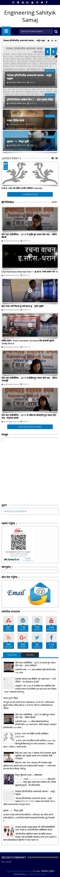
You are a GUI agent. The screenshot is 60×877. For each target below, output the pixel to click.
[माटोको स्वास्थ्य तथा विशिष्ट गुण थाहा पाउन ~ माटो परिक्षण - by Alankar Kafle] (9, 683)
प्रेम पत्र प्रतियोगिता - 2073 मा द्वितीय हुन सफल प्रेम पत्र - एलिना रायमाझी (29, 379)
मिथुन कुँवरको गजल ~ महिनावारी (28, 775)
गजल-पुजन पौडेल (10, 698)
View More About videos (30, 427)
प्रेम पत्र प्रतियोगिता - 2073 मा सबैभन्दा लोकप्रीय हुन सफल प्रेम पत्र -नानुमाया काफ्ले (29, 416)
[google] (28, 2)
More (54, 202)
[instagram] (13, 2)
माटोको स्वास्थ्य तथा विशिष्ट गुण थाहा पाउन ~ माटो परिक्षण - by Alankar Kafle (35, 680)
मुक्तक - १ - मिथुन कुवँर (18, 141)
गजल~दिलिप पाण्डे (15, 120)
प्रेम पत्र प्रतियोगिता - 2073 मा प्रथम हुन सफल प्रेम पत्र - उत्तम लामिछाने (35, 664)
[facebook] (47, 2)
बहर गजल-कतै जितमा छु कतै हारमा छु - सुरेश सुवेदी (22, 306)
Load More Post (30, 194)
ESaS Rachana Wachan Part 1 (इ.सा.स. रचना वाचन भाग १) (30, 271)
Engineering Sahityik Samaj (19, 871)
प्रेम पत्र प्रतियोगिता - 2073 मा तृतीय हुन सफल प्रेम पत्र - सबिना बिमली (29, 236)
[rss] (37, 2)
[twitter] (42, 2)
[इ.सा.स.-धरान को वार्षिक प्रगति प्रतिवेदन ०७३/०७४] (9, 738)
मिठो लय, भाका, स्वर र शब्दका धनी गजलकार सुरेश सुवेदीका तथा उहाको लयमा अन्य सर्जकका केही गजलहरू (35, 756)
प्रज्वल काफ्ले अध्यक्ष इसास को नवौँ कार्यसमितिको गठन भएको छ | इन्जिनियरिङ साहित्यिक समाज (35, 828)
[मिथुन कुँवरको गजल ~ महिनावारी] (9, 779)
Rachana (50, 70)
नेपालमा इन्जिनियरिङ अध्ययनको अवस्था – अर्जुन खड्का (24, 40)
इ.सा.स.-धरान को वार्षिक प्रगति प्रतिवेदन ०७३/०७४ (22, 188)
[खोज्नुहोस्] (56, 31)
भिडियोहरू (9, 202)
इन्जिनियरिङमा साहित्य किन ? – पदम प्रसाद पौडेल (30, 99)
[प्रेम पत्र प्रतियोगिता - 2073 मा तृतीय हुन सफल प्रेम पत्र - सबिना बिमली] (9, 719)
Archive (30, 655)
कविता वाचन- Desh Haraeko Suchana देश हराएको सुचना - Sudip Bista (29, 342)
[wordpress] (18, 2)
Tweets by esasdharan (15, 511)
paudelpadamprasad (36, 874)
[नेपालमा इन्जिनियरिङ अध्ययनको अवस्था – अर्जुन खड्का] (30, 67)
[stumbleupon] (23, 2)
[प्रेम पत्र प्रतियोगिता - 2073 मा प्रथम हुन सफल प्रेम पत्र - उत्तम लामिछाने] (9, 667)
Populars (12, 655)
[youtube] (32, 2)
